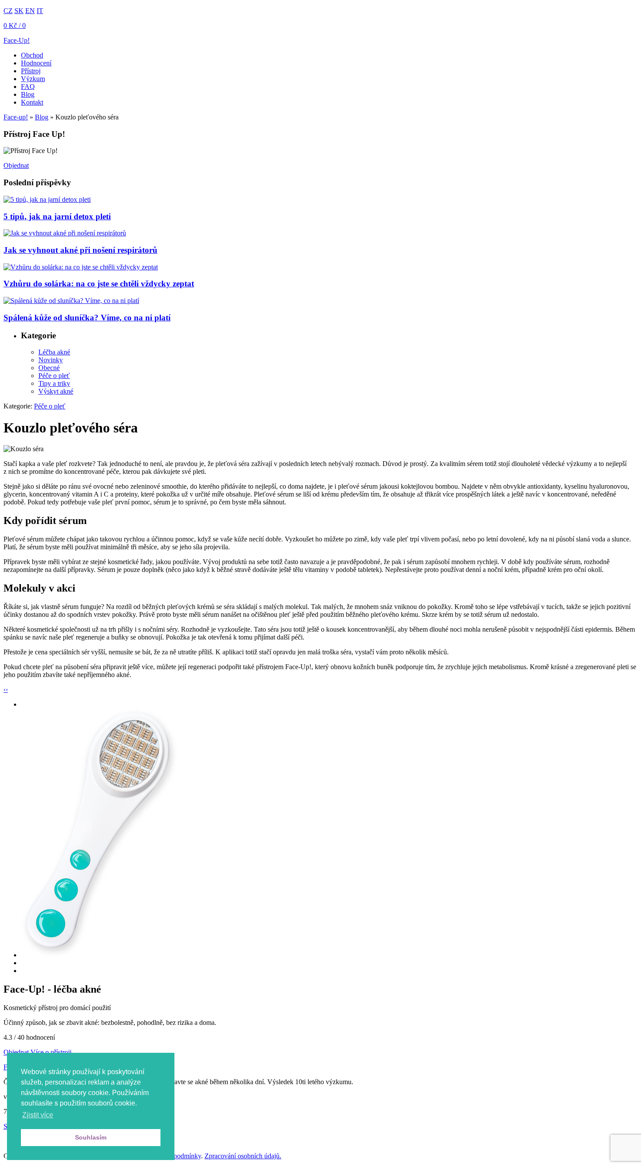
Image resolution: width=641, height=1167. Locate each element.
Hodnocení (36, 63)
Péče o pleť (54, 375)
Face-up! (15, 117)
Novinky (50, 360)
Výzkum (33, 78)
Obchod (32, 55)
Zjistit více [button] (37, 1115)
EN (30, 10)
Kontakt (32, 102)
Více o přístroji (51, 1052)
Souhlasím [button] (90, 1137)
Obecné (49, 367)
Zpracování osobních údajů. (243, 1156)
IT (40, 10)
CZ (8, 10)
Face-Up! (16, 40)
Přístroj (31, 71)
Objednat (16, 165)
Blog (27, 94)
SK (19, 10)
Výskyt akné (55, 391)
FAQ (28, 86)
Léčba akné (54, 352)
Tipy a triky (54, 383)
